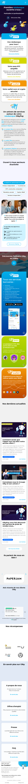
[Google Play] (9, 304)
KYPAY (19, 300)
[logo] (3, 2)
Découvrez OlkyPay (14, 244)
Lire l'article (22, 459)
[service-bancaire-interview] (14, 472)
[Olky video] (14, 263)
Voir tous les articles (14, 548)
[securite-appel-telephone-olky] (14, 429)
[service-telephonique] (14, 512)
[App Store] (18, 304)
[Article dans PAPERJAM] (14, 578)
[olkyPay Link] (24, 332)
